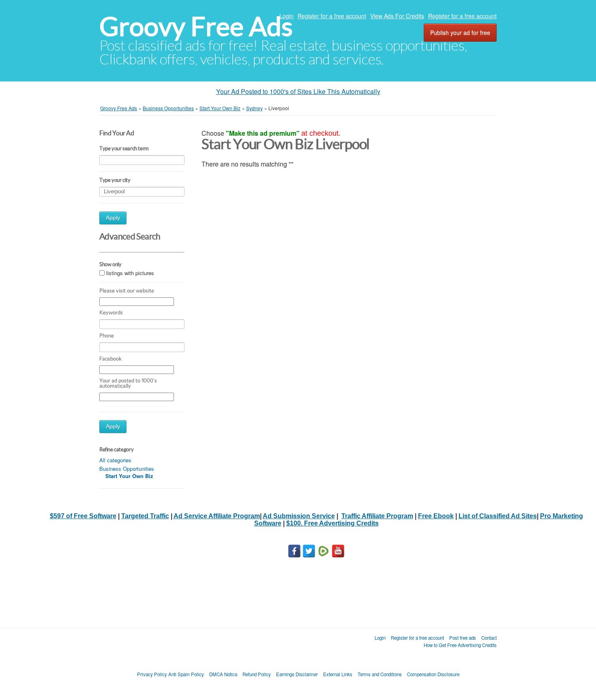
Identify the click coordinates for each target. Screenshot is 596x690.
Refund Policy (256, 674)
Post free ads (462, 637)
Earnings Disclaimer (297, 674)
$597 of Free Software (83, 516)
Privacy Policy (152, 674)
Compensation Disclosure (433, 674)
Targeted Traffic (145, 516)
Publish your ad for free (460, 32)
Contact (489, 637)
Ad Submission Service (299, 516)
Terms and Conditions (380, 674)
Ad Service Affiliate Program (217, 516)
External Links (337, 674)
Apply (113, 218)
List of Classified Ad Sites (498, 516)
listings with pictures (130, 273)
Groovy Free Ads (196, 26)
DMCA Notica (223, 674)
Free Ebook (436, 516)
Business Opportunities (126, 468)
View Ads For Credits (397, 16)
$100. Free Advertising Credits (332, 523)
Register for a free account (332, 16)
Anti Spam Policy (186, 674)
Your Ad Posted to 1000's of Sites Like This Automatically (298, 91)
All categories (115, 460)
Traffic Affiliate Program (377, 516)
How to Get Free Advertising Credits (460, 645)
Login (286, 16)
